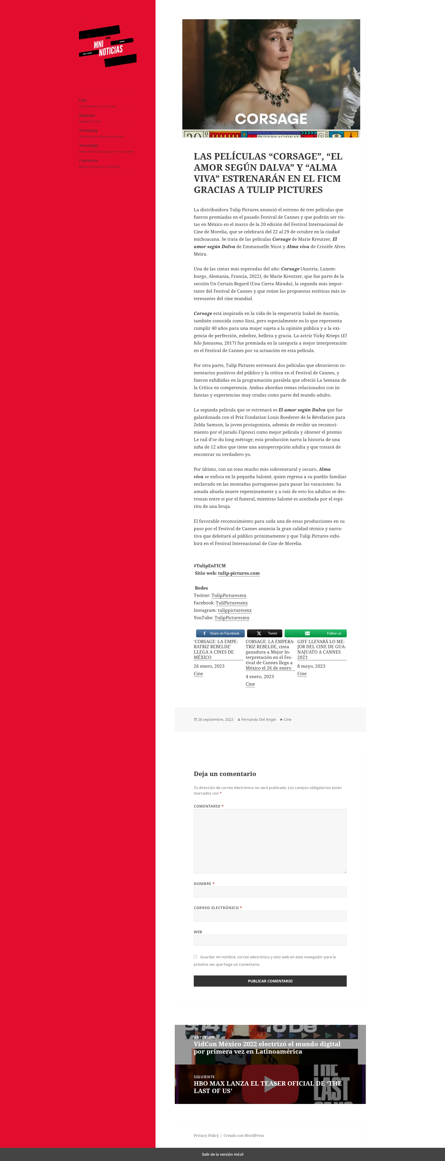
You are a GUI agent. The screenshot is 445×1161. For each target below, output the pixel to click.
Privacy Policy (206, 1135)
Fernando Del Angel (258, 719)
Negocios (90, 118)
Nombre (204, 883)
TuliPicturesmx (232, 603)
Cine (97, 103)
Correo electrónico (218, 907)
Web (198, 931)
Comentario (209, 806)
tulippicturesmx (235, 610)
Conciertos (99, 163)
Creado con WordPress (244, 1135)
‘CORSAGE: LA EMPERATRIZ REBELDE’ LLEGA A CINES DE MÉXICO (216, 649)
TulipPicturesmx (229, 595)
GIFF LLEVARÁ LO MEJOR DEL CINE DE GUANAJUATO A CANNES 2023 (321, 649)
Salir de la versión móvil (222, 1154)
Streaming (101, 133)
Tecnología (106, 148)
